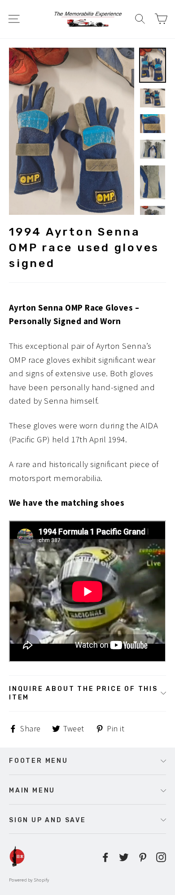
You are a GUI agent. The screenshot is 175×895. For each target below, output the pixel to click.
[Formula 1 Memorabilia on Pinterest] (143, 856)
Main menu (32, 790)
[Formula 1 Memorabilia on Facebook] (105, 856)
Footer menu (38, 760)
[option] (71, 131)
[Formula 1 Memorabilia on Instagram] (161, 856)
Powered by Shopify (29, 880)
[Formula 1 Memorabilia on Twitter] (124, 856)
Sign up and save (47, 820)
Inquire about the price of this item (83, 693)
